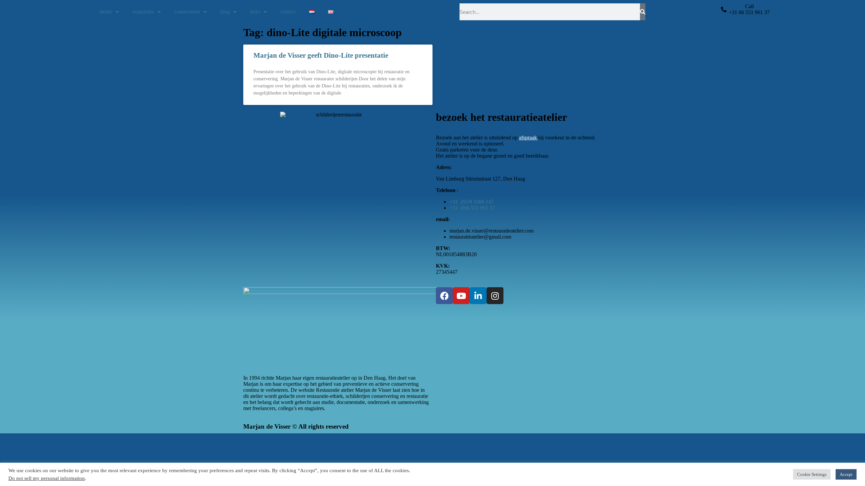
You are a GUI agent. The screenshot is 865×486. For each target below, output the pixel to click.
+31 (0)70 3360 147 (471, 202)
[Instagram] (495, 295)
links (255, 12)
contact (288, 12)
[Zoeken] (642, 11)
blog (225, 12)
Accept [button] (846, 474)
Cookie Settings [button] (811, 474)
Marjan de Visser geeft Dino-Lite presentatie (320, 55)
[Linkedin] (478, 295)
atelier (105, 12)
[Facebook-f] (444, 295)
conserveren (187, 12)
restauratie (143, 12)
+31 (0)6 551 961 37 (472, 208)
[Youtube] (461, 295)
